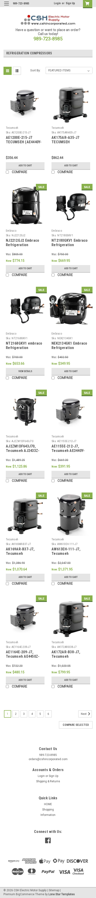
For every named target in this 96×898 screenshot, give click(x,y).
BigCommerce (25, 894)
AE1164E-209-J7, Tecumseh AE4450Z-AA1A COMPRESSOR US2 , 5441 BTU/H (22, 659)
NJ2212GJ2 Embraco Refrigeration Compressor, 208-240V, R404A (25, 247)
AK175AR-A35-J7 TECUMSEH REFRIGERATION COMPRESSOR (65, 144)
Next (84, 714)
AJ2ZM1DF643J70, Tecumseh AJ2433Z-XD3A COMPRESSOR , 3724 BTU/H (23, 453)
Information (48, 815)
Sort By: (35, 70)
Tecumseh (12, 127)
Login (57, 3)
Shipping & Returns (48, 781)
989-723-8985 (48, 39)
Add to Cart (25, 165)
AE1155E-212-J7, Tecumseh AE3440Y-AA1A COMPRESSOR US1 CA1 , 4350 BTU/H (69, 453)
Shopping (48, 809)
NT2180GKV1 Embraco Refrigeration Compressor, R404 (69, 245)
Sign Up (70, 3)
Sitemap (54, 890)
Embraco (11, 230)
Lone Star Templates (61, 894)
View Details (25, 371)
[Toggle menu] (6, 6)
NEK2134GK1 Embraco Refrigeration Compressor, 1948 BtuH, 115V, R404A (69, 350)
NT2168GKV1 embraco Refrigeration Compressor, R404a (24, 348)
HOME (48, 804)
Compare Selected (76, 725)
